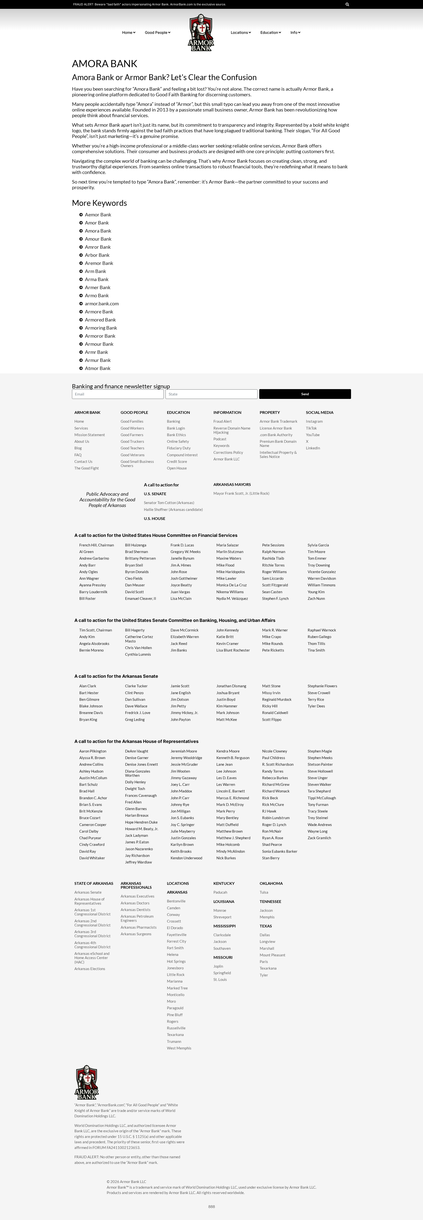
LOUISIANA (223, 901)
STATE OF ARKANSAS (93, 883)
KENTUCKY (224, 883)
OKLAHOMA (271, 883)
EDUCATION (178, 412)
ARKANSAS (177, 892)
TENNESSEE (270, 901)
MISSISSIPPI (224, 926)
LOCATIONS (178, 883)
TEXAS (266, 926)
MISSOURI (223, 957)
